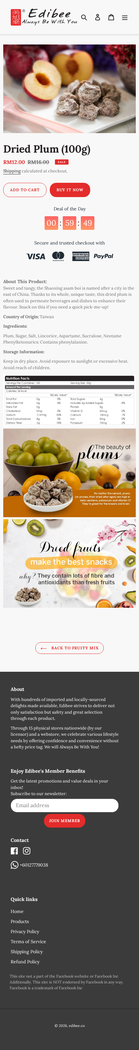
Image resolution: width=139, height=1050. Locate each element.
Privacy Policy (25, 931)
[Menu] (125, 17)
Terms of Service (28, 941)
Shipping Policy (27, 952)
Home (17, 911)
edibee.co (77, 1025)
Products (20, 921)
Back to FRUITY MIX (74, 647)
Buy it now (70, 189)
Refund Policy (25, 962)
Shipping (12, 171)
